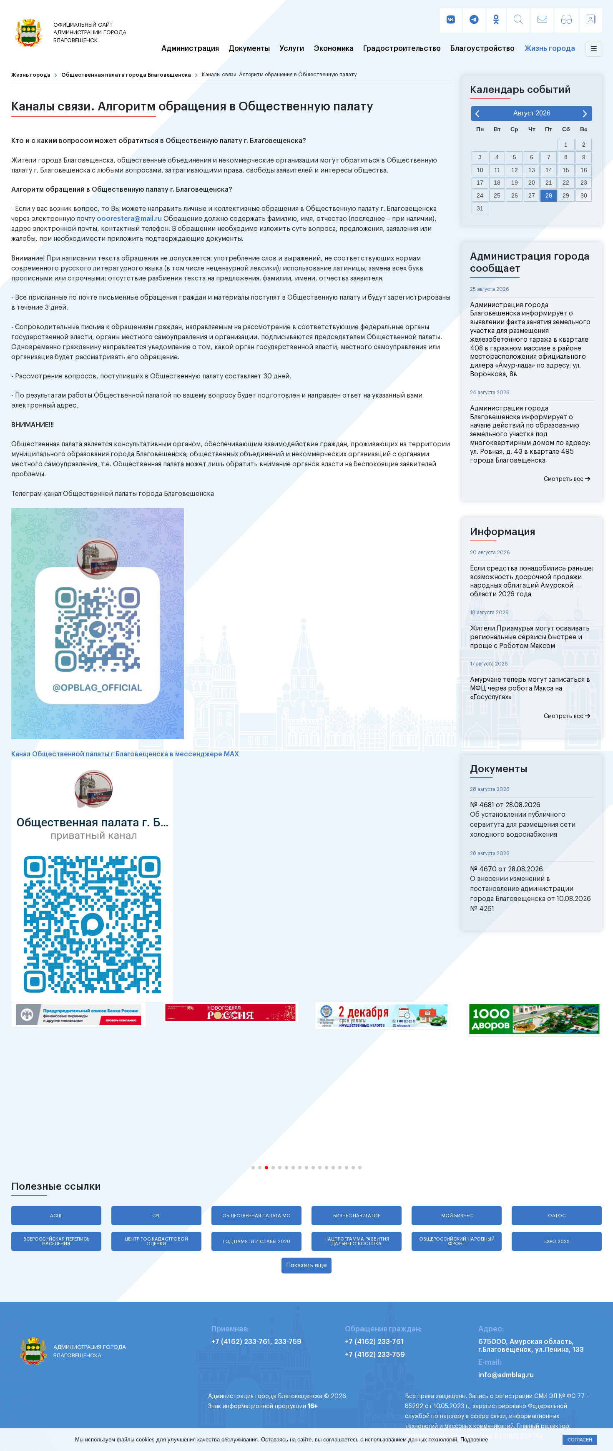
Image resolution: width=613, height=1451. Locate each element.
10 (480, 170)
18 (497, 182)
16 (583, 170)
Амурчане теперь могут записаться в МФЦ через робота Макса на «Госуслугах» (530, 688)
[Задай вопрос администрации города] (542, 20)
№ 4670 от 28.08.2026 (506, 869)
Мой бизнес (456, 1215)
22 (566, 182)
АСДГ (56, 1215)
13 (531, 170)
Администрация (190, 48)
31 (480, 208)
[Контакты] (591, 20)
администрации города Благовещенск (89, 32)
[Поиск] (518, 20)
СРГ (156, 1215)
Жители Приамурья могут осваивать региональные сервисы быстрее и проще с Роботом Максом (530, 637)
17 (480, 182)
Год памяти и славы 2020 (256, 1241)
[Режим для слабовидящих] (566, 20)
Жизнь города (550, 48)
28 (548, 195)
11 (497, 170)
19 (514, 182)
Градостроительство (402, 48)
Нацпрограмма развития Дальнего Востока (356, 1241)
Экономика (334, 48)
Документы (249, 48)
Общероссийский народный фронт (457, 1241)
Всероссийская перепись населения (56, 1241)
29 (566, 195)
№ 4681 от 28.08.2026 (505, 805)
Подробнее (474, 1439)
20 (531, 182)
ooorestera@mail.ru (129, 218)
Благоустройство (482, 48)
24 (480, 195)
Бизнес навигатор (356, 1215)
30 (583, 195)
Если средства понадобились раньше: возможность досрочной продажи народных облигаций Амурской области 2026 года (531, 581)
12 (514, 170)
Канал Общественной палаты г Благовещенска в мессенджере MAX (125, 754)
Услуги (291, 48)
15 (566, 170)
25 (497, 195)
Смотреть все (564, 479)
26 (514, 195)
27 (531, 195)
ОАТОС (556, 1215)
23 (583, 182)
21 (548, 182)
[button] (253, 1167)
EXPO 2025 (557, 1241)
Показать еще (306, 1265)
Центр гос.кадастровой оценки (156, 1241)
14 (548, 170)
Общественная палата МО (256, 1215)
